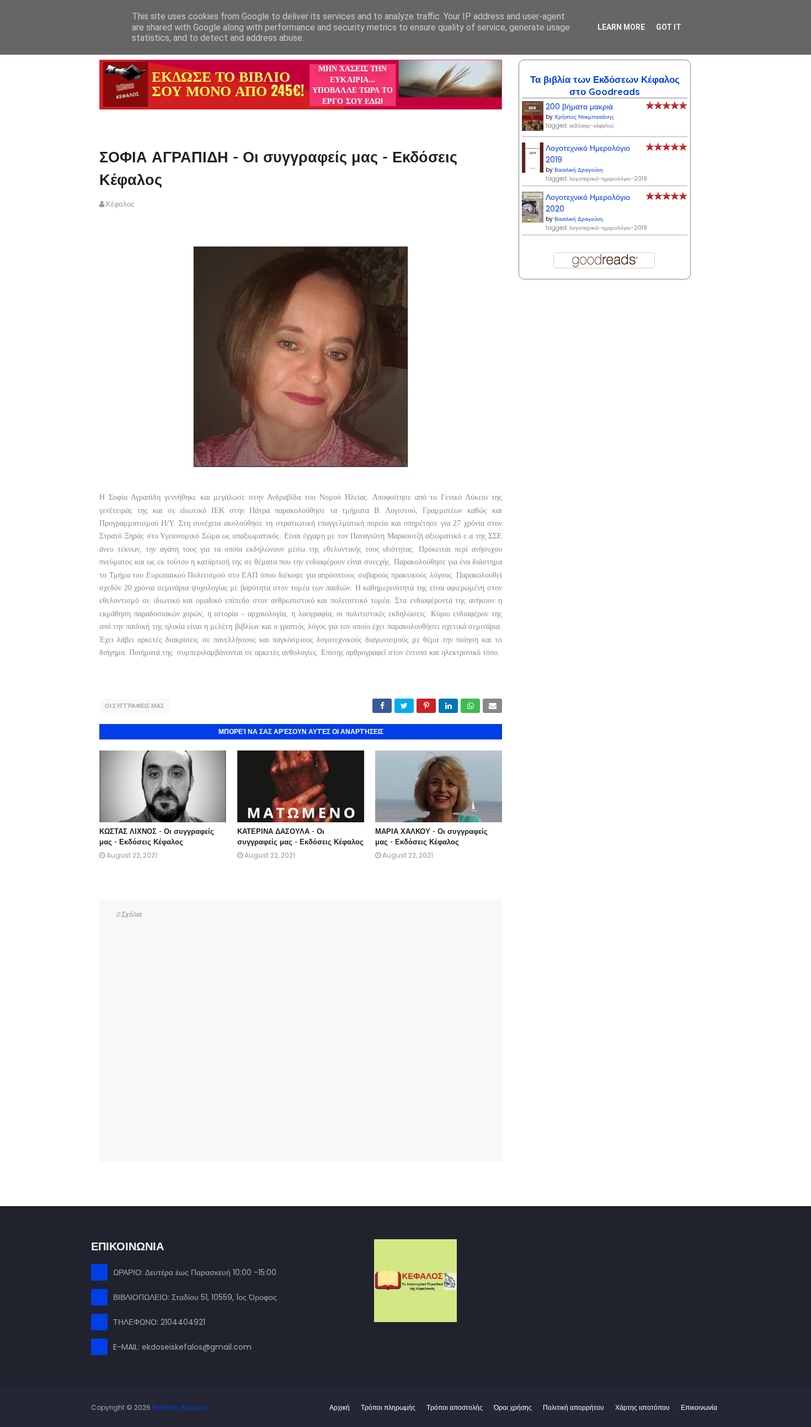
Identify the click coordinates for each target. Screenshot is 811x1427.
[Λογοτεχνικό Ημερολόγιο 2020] (532, 219)
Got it (668, 27)
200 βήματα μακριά (579, 106)
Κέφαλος (120, 204)
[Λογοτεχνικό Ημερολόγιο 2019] (532, 170)
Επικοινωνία (699, 1407)
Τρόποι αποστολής (454, 1407)
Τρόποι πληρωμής (388, 1407)
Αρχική (339, 1407)
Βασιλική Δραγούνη (578, 170)
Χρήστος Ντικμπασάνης (584, 117)
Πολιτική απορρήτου (573, 1407)
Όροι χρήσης (513, 1407)
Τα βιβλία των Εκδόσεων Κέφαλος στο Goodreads (605, 85)
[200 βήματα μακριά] (532, 128)
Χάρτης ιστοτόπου (642, 1407)
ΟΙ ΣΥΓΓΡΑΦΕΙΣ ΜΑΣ (134, 705)
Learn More (621, 27)
